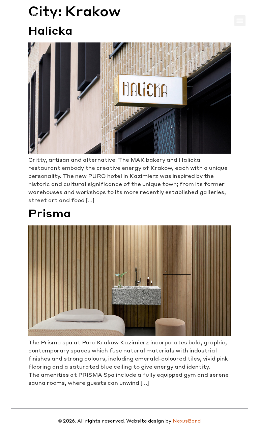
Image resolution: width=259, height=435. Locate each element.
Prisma (49, 213)
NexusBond (187, 420)
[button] (240, 20)
